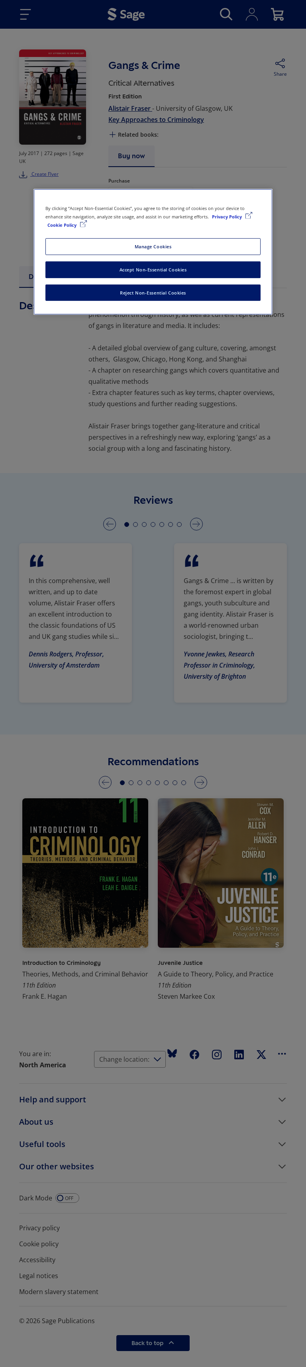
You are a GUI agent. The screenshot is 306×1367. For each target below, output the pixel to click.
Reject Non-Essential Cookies (153, 292)
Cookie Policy (62, 225)
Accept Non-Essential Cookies (153, 269)
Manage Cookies (153, 246)
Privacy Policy (227, 216)
